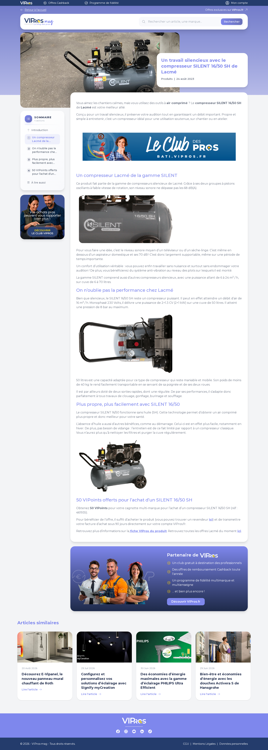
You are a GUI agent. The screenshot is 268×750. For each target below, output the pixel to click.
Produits (167, 79)
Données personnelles (233, 743)
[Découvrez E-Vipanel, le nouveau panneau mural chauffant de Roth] (44, 666)
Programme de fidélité (104, 3)
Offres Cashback (58, 3)
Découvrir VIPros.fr (185, 601)
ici (211, 519)
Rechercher (232, 21)
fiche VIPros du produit (148, 531)
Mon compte (239, 3)
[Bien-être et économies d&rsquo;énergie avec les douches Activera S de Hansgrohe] (223, 666)
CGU (186, 743)
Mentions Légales (204, 743)
